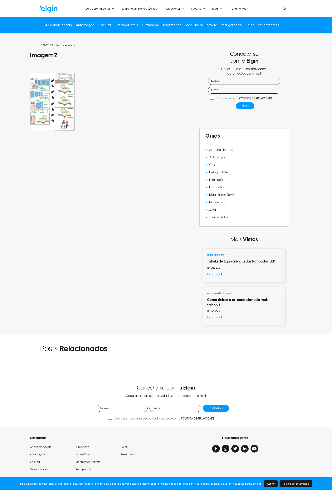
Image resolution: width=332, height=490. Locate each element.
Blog (215, 9)
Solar (250, 25)
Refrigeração (231, 25)
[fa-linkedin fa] (245, 449)
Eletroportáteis (126, 25)
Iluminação (150, 25)
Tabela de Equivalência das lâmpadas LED (241, 261)
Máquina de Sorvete (201, 25)
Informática (172, 25)
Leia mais (214, 274)
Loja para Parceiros (98, 9)
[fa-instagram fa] (225, 449)
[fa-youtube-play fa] (254, 449)
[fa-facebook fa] (216, 449)
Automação (85, 25)
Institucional (172, 9)
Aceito (271, 483)
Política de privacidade (295, 483)
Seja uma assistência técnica (139, 9)
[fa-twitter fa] (235, 449)
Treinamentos (237, 9)
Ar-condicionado (58, 25)
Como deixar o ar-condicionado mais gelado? (237, 302)
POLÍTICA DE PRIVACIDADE (255, 98)
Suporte (196, 9)
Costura (104, 25)
